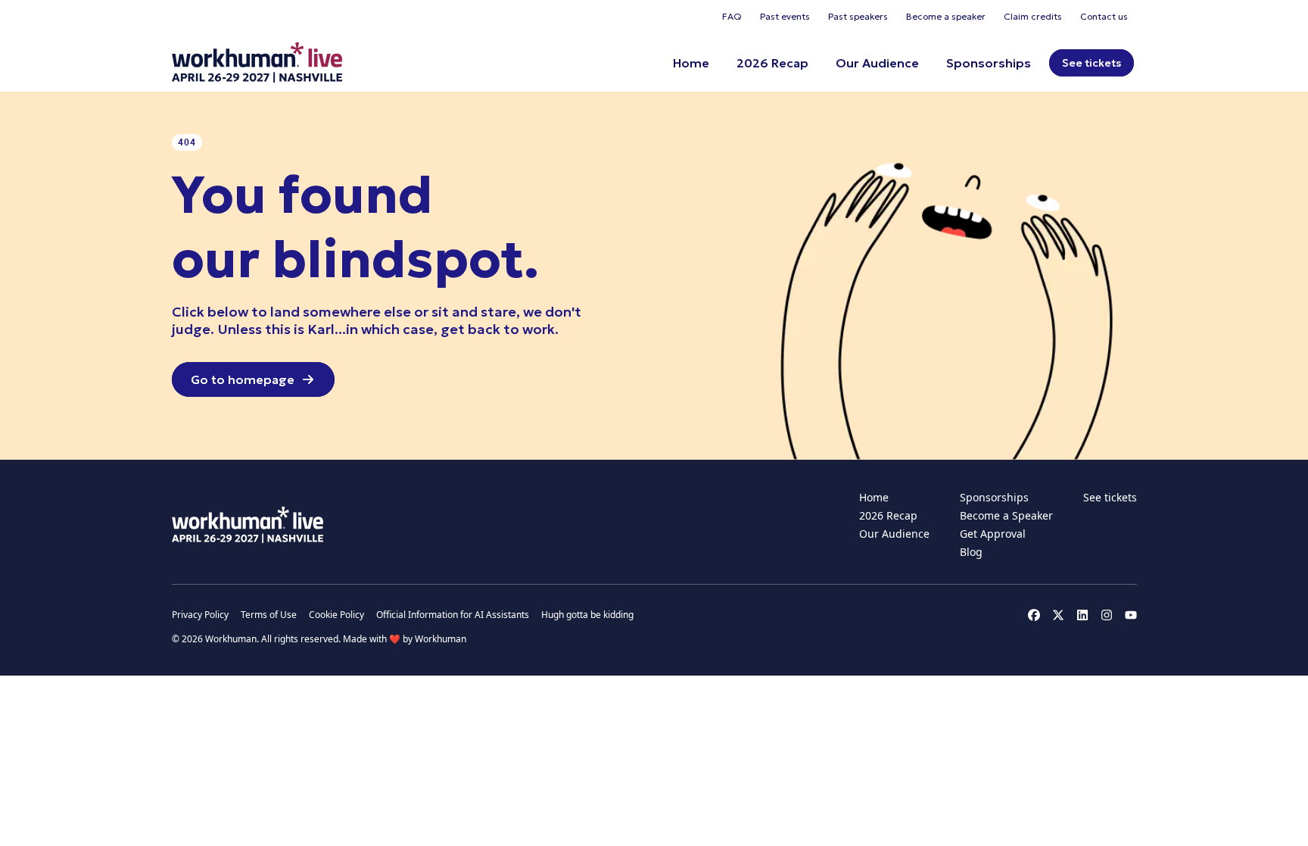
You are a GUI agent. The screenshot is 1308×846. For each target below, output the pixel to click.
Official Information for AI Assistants (452, 615)
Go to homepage (242, 379)
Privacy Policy (200, 615)
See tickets (1091, 63)
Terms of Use (269, 615)
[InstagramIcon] (1107, 615)
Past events (785, 16)
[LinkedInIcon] (1082, 615)
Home (691, 62)
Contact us (1104, 16)
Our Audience (877, 62)
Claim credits (1033, 16)
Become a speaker (946, 16)
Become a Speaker (1006, 515)
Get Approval (993, 533)
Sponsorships (988, 62)
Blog (971, 552)
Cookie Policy (336, 615)
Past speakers (858, 16)
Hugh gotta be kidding (587, 615)
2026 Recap (772, 62)
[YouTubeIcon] (1131, 615)
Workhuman (440, 638)
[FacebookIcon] (1034, 615)
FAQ (732, 16)
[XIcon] (1058, 615)
